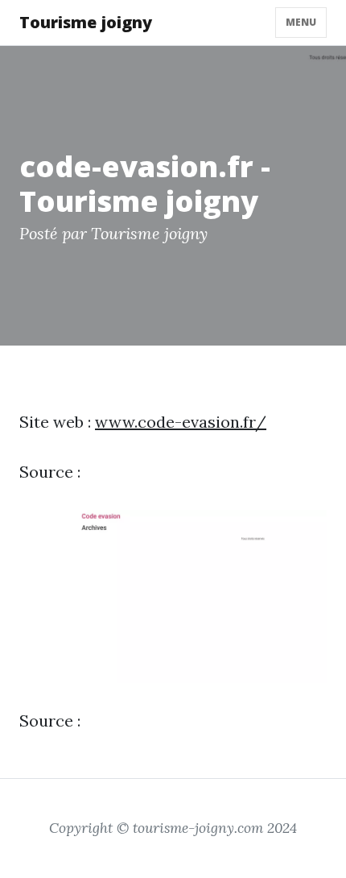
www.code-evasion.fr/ (180, 422)
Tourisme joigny (85, 22)
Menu (301, 22)
